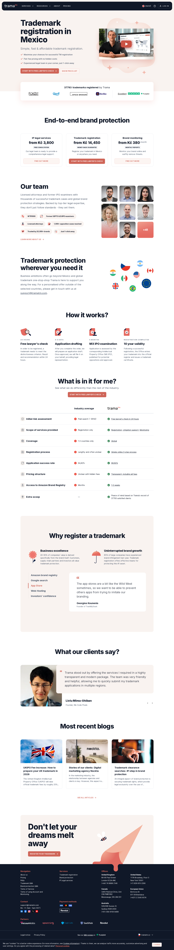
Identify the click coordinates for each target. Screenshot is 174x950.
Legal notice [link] (25, 935)
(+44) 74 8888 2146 (109, 883)
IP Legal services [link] (66, 880)
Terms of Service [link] (27, 889)
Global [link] (114, 441)
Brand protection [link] (66, 878)
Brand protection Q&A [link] (29, 886)
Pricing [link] (23, 878)
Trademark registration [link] (69, 875)
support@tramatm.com (33, 293)
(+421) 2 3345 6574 (138, 897)
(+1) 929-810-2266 (137, 883)
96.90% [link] (114, 463)
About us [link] (24, 875)
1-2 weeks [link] (115, 485)
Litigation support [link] (131, 430)
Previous (147, 703)
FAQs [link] (22, 880)
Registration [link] (116, 430)
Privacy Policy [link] (39, 935)
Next (152, 703)
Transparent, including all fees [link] (124, 474)
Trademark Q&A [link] (26, 883)
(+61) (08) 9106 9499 (110, 912)
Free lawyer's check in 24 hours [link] (125, 419)
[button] (39, 71)
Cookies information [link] (71, 943)
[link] (41, 764)
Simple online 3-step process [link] (123, 452)
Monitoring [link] (144, 430)
